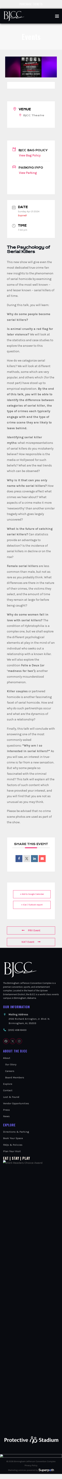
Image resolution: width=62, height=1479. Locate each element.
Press (6, 1109)
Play (26, 1158)
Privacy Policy (31, 1465)
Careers (9, 1071)
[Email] (42, 858)
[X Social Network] (26, 858)
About (6, 1058)
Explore (7, 1083)
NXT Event (28, 941)
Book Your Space (13, 1138)
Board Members (14, 1077)
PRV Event (34, 930)
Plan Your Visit (12, 1151)
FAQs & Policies (12, 1144)
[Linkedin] (34, 858)
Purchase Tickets (31, 4)
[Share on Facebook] (19, 858)
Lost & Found (11, 1097)
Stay (15, 1158)
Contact (7, 1090)
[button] (57, 16)
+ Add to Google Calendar (32, 894)
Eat (6, 1158)
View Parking (28, 173)
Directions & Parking (16, 1131)
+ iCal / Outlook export (32, 904)
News (6, 1116)
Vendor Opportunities (16, 1103)
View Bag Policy (29, 155)
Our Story (10, 1064)
